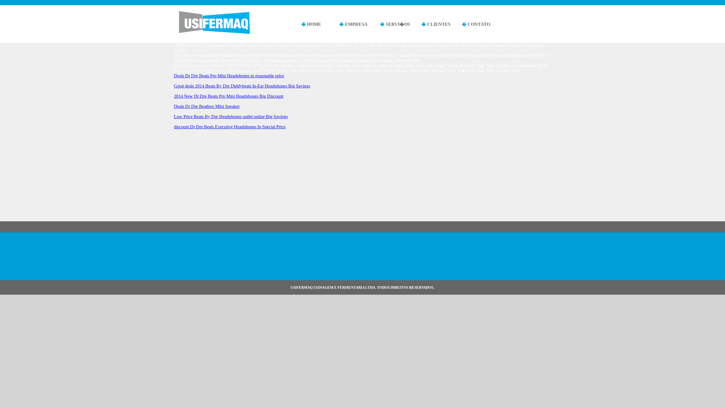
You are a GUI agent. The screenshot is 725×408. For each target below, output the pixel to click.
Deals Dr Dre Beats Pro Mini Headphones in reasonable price (229, 75)
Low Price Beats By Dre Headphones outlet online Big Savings (231, 116)
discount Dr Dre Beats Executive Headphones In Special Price (229, 126)
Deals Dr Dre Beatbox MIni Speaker (207, 106)
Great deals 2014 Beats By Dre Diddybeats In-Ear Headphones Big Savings (242, 86)
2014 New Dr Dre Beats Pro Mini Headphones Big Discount (228, 96)
